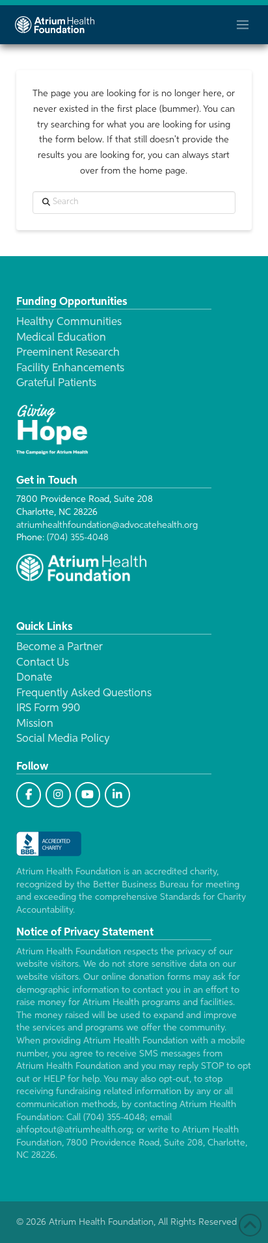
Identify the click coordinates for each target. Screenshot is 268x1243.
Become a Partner (59, 647)
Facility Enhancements (70, 368)
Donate (34, 677)
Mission (34, 723)
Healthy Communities (69, 322)
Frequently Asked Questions (84, 693)
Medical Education (61, 337)
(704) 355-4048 (78, 537)
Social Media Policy (63, 738)
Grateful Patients (56, 383)
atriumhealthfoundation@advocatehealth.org (107, 525)
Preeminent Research (68, 352)
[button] (242, 24)
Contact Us (42, 662)
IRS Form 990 (48, 708)
